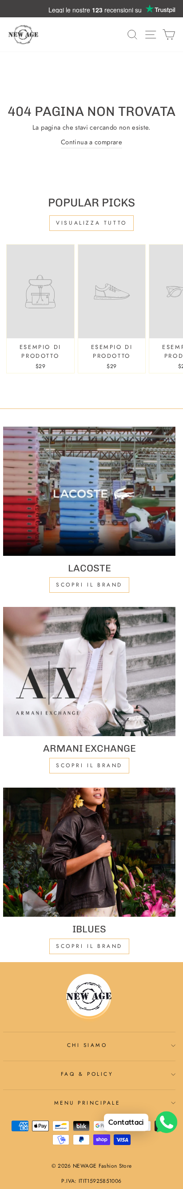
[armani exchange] (89, 671)
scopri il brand (89, 585)
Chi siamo (87, 1045)
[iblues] (89, 852)
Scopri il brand (89, 946)
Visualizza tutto (91, 223)
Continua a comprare (91, 142)
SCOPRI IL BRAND (89, 765)
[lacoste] (89, 491)
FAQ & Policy (87, 1074)
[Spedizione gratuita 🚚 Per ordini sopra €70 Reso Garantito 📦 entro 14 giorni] (91, 8)
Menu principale (87, 1102)
